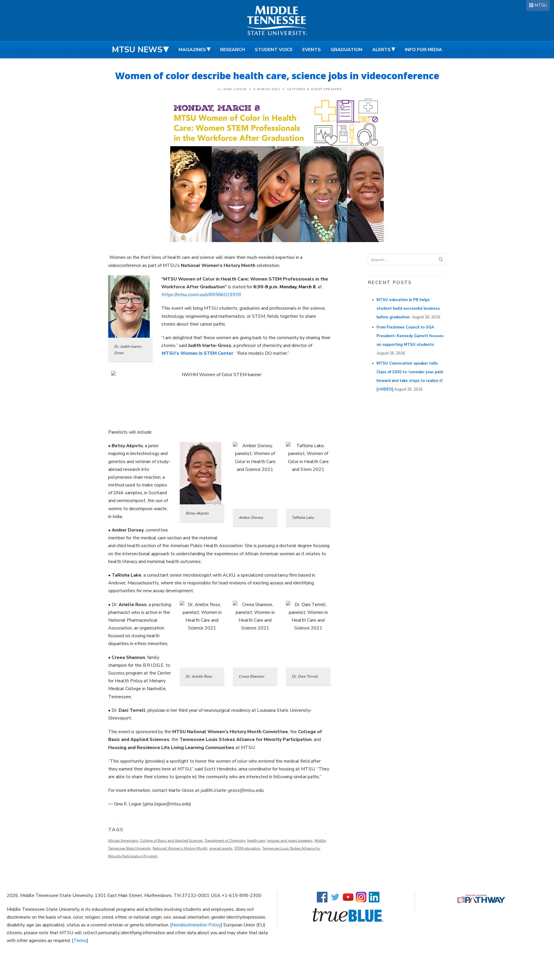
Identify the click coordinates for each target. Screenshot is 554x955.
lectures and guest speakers (289, 840)
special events (220, 848)
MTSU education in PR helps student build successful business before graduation (408, 308)
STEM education (247, 848)
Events (311, 50)
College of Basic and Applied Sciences (171, 840)
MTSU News (137, 49)
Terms (80, 940)
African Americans (123, 840)
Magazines (192, 50)
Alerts (381, 50)
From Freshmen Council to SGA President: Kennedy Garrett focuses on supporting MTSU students (410, 336)
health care (256, 840)
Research (232, 50)
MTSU (540, 5)
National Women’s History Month (180, 848)
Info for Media (423, 50)
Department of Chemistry (225, 840)
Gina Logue (235, 89)
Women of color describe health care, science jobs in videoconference (277, 75)
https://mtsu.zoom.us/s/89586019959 (201, 294)
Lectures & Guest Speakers (314, 89)
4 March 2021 (267, 89)
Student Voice (274, 50)
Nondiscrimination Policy (196, 925)
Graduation (346, 50)
